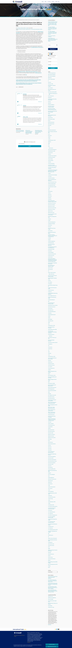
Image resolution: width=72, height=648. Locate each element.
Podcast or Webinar (51, 423)
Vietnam (49, 555)
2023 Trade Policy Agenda (51, 74)
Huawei (49, 317)
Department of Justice (51, 206)
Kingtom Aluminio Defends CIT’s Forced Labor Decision (20, 131)
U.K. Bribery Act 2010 (51, 504)
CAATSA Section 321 (38, 72)
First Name (49, 58)
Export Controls (50, 267)
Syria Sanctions (50, 483)
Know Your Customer (51, 363)
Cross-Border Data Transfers (52, 186)
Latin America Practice (51, 365)
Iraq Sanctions (50, 348)
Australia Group (50, 117)
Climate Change (50, 158)
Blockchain (49, 125)
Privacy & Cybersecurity (51, 425)
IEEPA (49, 322)
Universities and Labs (51, 545)
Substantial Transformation (52, 479)
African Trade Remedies (51, 79)
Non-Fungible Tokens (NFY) (52, 395)
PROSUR (49, 428)
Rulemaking (50, 439)
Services (53, 1)
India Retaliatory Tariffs (51, 325)
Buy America (50, 135)
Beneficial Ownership (51, 122)
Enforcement (50, 225)
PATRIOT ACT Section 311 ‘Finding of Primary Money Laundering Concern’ (52, 419)
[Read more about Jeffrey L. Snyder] (17, 124)
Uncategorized (50, 542)
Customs (20, 29)
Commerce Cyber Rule (51, 163)
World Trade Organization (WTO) (53, 564)
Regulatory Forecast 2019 (51, 437)
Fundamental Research (51, 299)
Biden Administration (51, 123)
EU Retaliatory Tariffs (51, 249)
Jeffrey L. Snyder (25, 116)
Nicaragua (49, 393)
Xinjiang (49, 565)
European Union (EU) (51, 255)
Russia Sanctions (50, 442)
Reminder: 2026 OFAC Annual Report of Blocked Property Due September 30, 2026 (52, 591)
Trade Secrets (50, 495)
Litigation (49, 369)
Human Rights (50, 319)
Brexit (49, 128)
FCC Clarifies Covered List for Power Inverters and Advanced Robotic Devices (52, 580)
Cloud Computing (50, 160)
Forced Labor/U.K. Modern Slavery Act (26, 29)
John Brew (24, 105)
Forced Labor (50, 283)
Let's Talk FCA (50, 366)
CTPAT (49, 188)
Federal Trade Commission (52, 272)
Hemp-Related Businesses (52, 311)
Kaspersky (49, 360)
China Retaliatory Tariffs (51, 151)
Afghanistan (50, 77)
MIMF (49, 381)
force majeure (50, 282)
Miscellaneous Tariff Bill (51, 383)
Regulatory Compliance (51, 434)
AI (48, 80)
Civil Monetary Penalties (51, 157)
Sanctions (49, 445)
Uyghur (49, 548)
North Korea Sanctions (51, 398)
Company (49, 64)
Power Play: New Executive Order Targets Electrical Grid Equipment (52, 577)
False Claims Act (50, 269)
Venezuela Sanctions (51, 554)
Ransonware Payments (51, 431)
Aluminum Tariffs (50, 83)
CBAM (49, 143)
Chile (49, 144)
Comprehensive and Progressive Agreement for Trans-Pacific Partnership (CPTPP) (52, 171)
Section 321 (49, 465)
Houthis (49, 316)
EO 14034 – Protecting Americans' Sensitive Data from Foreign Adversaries (52, 235)
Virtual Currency (50, 557)
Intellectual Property (51, 334)
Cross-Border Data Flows (51, 185)
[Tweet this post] (19, 87)
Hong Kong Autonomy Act (52, 314)
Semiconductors (50, 467)
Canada (49, 138)
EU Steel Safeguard (51, 252)
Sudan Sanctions (50, 480)
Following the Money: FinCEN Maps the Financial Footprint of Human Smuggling (52, 587)
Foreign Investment (51, 290)
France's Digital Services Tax (52, 295)
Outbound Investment (51, 414)
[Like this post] (21, 87)
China (49, 146)
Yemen (49, 567)
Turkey (49, 500)
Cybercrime (49, 194)
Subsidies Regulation (51, 477)
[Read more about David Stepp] (17, 101)
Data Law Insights (50, 599)
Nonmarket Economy (51, 396)
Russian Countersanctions (52, 443)
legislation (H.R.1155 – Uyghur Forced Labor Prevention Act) (28, 71)
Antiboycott (50, 97)
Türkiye (49, 503)
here (26, 74)
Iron (48, 350)
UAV (48, 533)
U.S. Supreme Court (51, 526)
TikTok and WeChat (51, 491)
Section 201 (49, 448)
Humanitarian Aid (50, 320)
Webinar (49, 560)
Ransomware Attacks (51, 429)
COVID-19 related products (52, 183)
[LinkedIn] (50, 54)
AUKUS (49, 113)
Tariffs (49, 485)
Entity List (49, 226)
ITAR (48, 351)
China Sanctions (50, 152)
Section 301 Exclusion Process (52, 461)
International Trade (36, 9)
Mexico (49, 373)
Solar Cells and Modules (51, 474)
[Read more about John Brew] (17, 113)
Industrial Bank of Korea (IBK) (52, 329)
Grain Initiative (50, 308)
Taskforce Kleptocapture (51, 486)
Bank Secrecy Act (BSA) (51, 119)
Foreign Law (50, 291)
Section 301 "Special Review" (52, 459)
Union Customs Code (51, 543)
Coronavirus (50, 176)
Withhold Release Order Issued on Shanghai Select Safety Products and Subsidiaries (38, 131)
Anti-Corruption (50, 87)
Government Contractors (51, 306)
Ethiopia (49, 239)
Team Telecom (50, 488)
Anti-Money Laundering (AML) (52, 91)
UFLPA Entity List (50, 535)
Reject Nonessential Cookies (52, 646)
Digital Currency (50, 210)
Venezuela (49, 552)
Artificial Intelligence (51, 104)
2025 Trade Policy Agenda (51, 76)
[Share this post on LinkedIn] (22, 87)
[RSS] (48, 54)
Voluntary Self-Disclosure (51, 558)
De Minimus (49, 199)
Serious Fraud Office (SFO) (51, 468)
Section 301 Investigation (51, 462)
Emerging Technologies (51, 223)
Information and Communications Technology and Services (52, 332)
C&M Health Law (50, 596)
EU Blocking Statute (51, 242)
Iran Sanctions (50, 347)
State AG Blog (50, 605)
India (49, 323)
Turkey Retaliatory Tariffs (51, 501)
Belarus (49, 120)
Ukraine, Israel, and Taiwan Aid (52, 538)
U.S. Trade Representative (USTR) (53, 529)
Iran (48, 345)
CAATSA (49, 137)
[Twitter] (51, 54)
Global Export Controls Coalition (53, 305)
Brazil (49, 126)
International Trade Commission (52, 342)
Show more (40, 101)
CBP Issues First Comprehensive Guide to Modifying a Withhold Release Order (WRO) (29, 131)
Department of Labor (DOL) (52, 207)
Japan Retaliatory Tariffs (51, 356)
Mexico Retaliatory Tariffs (51, 375)
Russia (49, 440)
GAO (48, 301)
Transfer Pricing (50, 498)
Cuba (49, 189)
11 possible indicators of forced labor (37, 47)
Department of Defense (51, 204)
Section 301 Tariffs (50, 464)
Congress (49, 173)
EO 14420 (49, 238)
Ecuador (49, 220)
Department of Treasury (51, 209)
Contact (56, 1)
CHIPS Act (49, 154)
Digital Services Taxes (51, 212)
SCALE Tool (49, 446)
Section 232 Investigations (52, 456)
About (46, 1)
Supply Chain (50, 482)
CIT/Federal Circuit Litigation (52, 155)
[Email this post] (18, 87)
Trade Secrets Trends (51, 607)
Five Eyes (49, 280)
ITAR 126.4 (49, 353)
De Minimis (49, 197)
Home (43, 1)
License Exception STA (51, 368)
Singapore (49, 472)
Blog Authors (51, 48)
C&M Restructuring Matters (52, 597)
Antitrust (49, 101)
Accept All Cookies (52, 644)
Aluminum (49, 82)
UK (48, 536)
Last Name (49, 61)
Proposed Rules (50, 426)
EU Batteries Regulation (51, 241)
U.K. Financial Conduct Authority (52, 506)
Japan (49, 354)
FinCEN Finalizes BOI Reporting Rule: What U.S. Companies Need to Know (52, 584)
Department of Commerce (52, 203)
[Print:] (16, 87)
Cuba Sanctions (50, 191)
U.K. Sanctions (50, 510)
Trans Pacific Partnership (51, 497)
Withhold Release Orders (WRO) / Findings (36, 29)
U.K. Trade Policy (50, 513)
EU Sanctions (50, 250)
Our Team (49, 1)
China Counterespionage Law (52, 149)
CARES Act (49, 141)
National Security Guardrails (52, 390)
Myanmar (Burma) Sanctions (52, 387)
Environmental (50, 230)
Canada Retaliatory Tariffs (52, 140)
